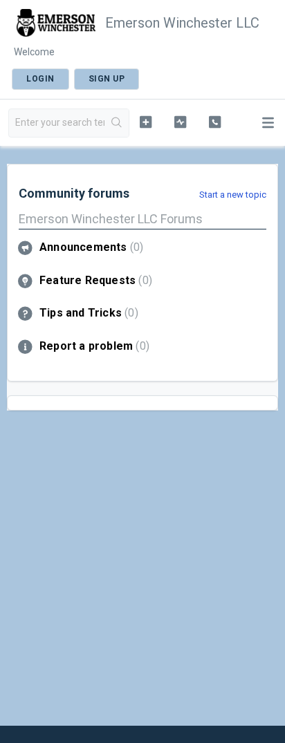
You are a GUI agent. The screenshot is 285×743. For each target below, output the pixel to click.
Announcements (89, 247)
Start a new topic (232, 194)
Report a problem (92, 345)
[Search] (116, 123)
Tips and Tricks (87, 312)
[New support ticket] (146, 121)
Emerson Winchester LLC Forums (111, 218)
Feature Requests (94, 280)
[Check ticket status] (180, 121)
